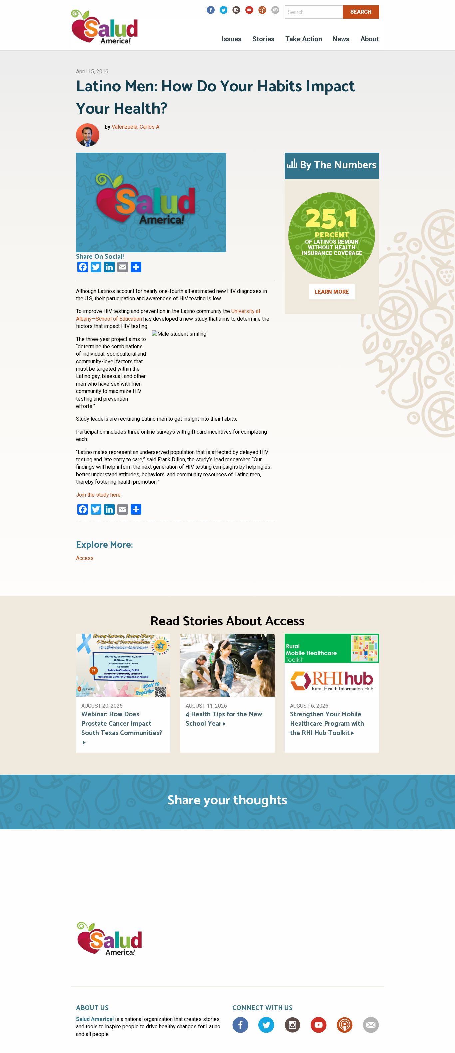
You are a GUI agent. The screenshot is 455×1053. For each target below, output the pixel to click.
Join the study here (98, 495)
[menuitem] (232, 40)
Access (85, 558)
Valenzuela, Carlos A (135, 127)
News (341, 39)
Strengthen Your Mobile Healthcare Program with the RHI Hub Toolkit (327, 724)
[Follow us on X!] (224, 12)
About (369, 39)
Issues (232, 39)
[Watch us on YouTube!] (249, 12)
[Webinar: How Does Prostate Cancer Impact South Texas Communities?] (123, 665)
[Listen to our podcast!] (262, 12)
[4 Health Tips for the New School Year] (227, 665)
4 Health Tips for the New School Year (224, 719)
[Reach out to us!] (275, 12)
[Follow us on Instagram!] (236, 12)
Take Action (303, 39)
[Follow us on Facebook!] (211, 12)
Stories (263, 39)
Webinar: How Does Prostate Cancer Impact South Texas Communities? (121, 724)
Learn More (332, 292)
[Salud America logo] (104, 31)
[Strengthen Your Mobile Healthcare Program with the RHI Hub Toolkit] (332, 665)
